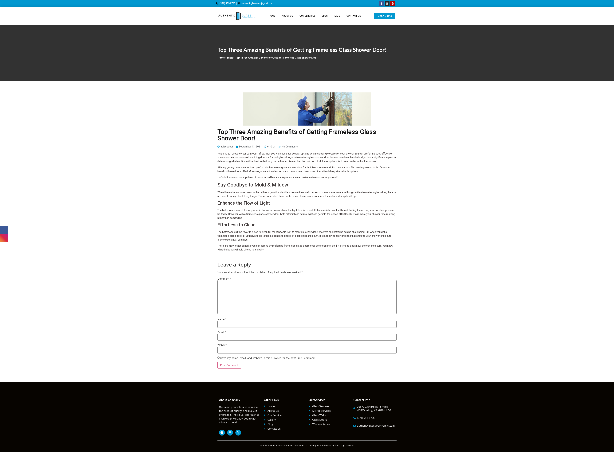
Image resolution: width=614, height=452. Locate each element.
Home (272, 16)
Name (222, 319)
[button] (384, 16)
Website (222, 345)
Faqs (337, 16)
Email (221, 332)
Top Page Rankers (344, 445)
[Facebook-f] (381, 3)
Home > (222, 57)
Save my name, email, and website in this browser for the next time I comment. (268, 358)
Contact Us (353, 16)
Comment (224, 278)
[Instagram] (387, 3)
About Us (287, 16)
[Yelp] (392, 3)
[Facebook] (222, 433)
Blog (325, 16)
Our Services (307, 16)
